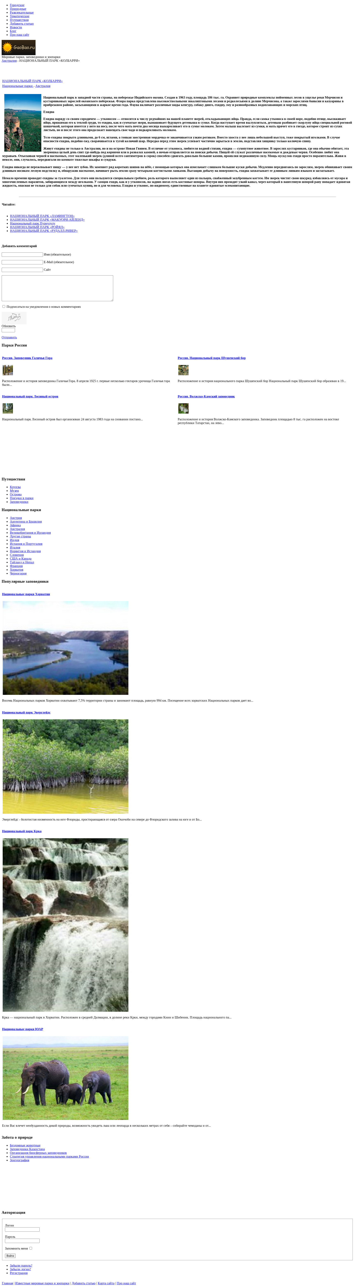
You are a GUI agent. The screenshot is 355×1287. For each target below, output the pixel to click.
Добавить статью (84, 1283)
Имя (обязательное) (57, 254)
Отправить (9, 337)
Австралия (9, 60)
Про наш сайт (126, 1283)
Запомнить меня (16, 1248)
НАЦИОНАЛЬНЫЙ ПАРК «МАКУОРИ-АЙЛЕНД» (47, 219)
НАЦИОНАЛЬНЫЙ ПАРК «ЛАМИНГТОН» (42, 216)
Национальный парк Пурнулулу (32, 223)
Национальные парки (17, 86)
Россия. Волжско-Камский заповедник (206, 396)
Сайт (47, 269)
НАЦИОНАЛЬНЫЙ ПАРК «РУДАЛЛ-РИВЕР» (44, 231)
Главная (7, 1283)
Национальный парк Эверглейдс (26, 712)
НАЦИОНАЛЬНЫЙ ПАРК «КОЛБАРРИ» (32, 81)
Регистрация (19, 1273)
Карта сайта (106, 1283)
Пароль (10, 1236)
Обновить (9, 326)
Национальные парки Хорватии (26, 594)
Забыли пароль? (21, 1265)
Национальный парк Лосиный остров (30, 396)
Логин (9, 1225)
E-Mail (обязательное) (59, 262)
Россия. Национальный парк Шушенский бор (212, 358)
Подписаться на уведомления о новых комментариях (44, 306)
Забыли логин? (20, 1269)
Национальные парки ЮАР (22, 1029)
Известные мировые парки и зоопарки (42, 1283)
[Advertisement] (177, 69)
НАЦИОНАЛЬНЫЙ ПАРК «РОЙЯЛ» (37, 227)
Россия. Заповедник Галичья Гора (27, 358)
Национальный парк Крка (21, 831)
